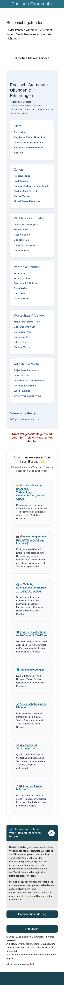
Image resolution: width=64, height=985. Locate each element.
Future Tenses (22, 196)
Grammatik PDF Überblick (29, 142)
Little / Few (20, 342)
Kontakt (18, 152)
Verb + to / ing (22, 278)
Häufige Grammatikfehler (28, 147)
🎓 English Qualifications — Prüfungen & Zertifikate (31, 634)
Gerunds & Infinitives (26, 283)
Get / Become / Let (24, 326)
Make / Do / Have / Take (27, 321)
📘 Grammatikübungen (30, 669)
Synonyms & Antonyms (27, 395)
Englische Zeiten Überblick (29, 137)
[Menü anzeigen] (60, 4)
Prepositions (21, 250)
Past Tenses (21, 181)
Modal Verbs (21, 229)
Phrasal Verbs (22, 347)
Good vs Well (21, 375)
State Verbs (20, 288)
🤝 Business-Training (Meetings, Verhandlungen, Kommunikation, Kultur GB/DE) (30, 492)
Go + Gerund (21, 298)
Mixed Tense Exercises (27, 201)
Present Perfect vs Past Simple (31, 186)
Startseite (19, 132)
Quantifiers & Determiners (29, 380)
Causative (19, 293)
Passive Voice (22, 234)
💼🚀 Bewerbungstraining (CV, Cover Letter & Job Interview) (31, 540)
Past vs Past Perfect (25, 191)
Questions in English (26, 224)
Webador (31, 964)
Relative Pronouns (24, 245)
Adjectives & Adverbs (26, 370)
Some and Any (22, 337)
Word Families (22, 390)
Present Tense (22, 175)
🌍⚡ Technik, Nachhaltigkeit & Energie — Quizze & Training (31, 587)
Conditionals (21, 239)
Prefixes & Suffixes (25, 385)
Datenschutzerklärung (23, 413)
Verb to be (20, 273)
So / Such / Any (22, 331)
